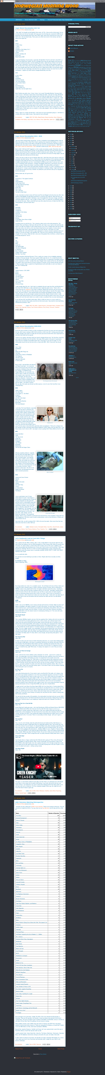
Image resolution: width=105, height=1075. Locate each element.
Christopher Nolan (51, 305)
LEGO (73, 92)
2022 (71, 142)
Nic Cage (75, 98)
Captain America (42, 305)
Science (69, 106)
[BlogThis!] (58, 119)
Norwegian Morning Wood (46, 6)
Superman (74, 112)
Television (38, 1044)
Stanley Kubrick (84, 109)
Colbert (78, 73)
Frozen (89, 80)
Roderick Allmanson (74, 48)
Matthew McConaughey (82, 94)
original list (28, 289)
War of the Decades (81, 122)
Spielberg (89, 107)
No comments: (19, 117)
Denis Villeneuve (58, 117)
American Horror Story (86, 62)
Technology (89, 112)
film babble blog (72, 346)
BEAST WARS (84, 65)
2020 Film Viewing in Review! (77, 182)
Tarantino (57, 307)
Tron (46, 529)
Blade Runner (41, 117)
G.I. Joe (69, 82)
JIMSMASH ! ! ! (72, 355)
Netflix (71, 98)
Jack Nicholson (78, 86)
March (72, 165)
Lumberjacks (88, 92)
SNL (72, 104)
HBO (85, 83)
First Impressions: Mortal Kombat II (75, 273)
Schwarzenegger (88, 104)
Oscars (89, 98)
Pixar (42, 119)
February (73, 167)
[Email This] (56, 119)
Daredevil (80, 74)
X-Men (81, 124)
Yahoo (85, 124)
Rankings (42, 19)
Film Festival (77, 80)
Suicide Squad (22, 793)
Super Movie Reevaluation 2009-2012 (28, 326)
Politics (73, 103)
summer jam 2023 (85, 126)
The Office (87, 116)
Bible (82, 68)
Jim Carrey (82, 88)
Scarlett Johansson (80, 104)
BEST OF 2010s (33, 117)
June (72, 159)
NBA (90, 96)
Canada (85, 70)
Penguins (69, 101)
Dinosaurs (69, 77)
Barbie (72, 67)
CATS (83, 70)
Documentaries (85, 77)
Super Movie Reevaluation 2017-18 (27, 28)
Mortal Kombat (86, 96)
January (73, 169)
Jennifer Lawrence (76, 88)
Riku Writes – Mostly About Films (73, 284)
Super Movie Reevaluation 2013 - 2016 (28, 136)
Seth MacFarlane (79, 106)
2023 (71, 140)
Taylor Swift (84, 112)
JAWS (74, 86)
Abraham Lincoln (33, 527)
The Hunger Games (82, 114)
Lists (35, 119)
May (72, 161)
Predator (79, 103)
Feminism (73, 80)
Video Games (86, 120)
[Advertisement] (39, 125)
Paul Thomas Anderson (36, 307)
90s (79, 60)
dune (74, 126)
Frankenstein (85, 80)
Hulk (82, 85)
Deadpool (74, 76)
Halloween (89, 83)
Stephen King (77, 110)
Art (74, 65)
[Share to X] (60, 119)
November (73, 148)
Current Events (74, 74)
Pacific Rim (76, 100)
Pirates (77, 101)
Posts (71, 218)
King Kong (58, 790)
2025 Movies (19, 19)
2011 (71, 204)
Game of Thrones (74, 82)
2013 (71, 200)
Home (40, 1049)
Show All (77, 377)
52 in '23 (75, 60)
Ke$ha (75, 91)
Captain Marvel (75, 71)
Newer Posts (19, 1049)
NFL (69, 98)
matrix (76, 126)
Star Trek (89, 109)
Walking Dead (74, 122)
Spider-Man (46, 119)
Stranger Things (83, 110)
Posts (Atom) (43, 1054)
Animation (70, 63)
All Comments (73, 220)
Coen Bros (49, 527)
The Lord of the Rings (76, 116)
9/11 (78, 60)
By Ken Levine (71, 361)
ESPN (75, 79)
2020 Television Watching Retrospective (29, 802)
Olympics (84, 98)
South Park (78, 107)
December (73, 146)
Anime (74, 63)
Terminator (86, 113)
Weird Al (73, 123)
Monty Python (79, 96)
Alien (80, 62)
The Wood (72, 51)
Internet (89, 85)
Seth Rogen (85, 106)
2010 (71, 206)
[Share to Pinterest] (63, 119)
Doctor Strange (78, 77)
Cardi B (79, 71)
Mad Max (24, 307)
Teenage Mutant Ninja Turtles (75, 113)
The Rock (73, 117)
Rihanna (89, 103)
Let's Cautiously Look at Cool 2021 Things (30, 538)
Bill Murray (86, 68)
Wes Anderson (84, 123)
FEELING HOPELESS (72, 357)
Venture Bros (80, 120)
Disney (73, 77)
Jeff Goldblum (70, 88)
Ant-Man (77, 63)
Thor (85, 117)
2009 (71, 208)
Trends (77, 119)
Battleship (81, 67)
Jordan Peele (73, 89)
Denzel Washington (87, 76)
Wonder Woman (76, 124)
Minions (89, 95)
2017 (71, 192)
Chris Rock (83, 71)
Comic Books (83, 73)
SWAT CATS (75, 104)
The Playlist (71, 308)
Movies (38, 119)
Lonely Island (83, 92)
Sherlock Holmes (73, 107)
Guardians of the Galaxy (21, 119)
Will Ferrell (89, 123)
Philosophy (74, 101)
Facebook (84, 79)
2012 (71, 202)
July (72, 156)
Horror (79, 85)
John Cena (87, 88)
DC (77, 74)
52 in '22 (71, 60)
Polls (76, 103)
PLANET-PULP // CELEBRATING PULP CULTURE (72, 370)
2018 (71, 190)
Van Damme (75, 120)
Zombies (70, 126)
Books (80, 70)
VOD (72, 120)
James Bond (52, 790)
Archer (85, 63)
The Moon (83, 116)
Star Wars (71, 110)
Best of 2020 (33, 1044)
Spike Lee (52, 119)
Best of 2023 (74, 68)
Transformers (71, 119)
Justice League (85, 89)
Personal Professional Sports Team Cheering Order (60, 19)
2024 (71, 138)
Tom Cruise (89, 117)
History (76, 85)
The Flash (76, 114)
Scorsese (52, 307)
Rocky (47, 307)
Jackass (82, 86)
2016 (71, 194)
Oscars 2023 (70, 100)
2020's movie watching (37, 806)
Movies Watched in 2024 (31, 19)
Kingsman (70, 92)
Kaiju (90, 89)
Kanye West (71, 91)
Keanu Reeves (80, 91)
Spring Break (74, 109)
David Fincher (56, 527)
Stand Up (79, 109)
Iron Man (70, 87)
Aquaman (81, 63)
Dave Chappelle (85, 74)
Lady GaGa (30, 119)
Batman (76, 67)
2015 (71, 196)
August (72, 154)
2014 (71, 198)
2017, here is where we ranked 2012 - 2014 (25, 146)
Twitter (80, 119)
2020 (71, 186)
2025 (71, 136)
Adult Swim (77, 62)
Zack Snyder (88, 124)
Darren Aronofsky (49, 117)
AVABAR (82, 60)
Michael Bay (84, 95)
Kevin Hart (85, 91)
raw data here (46, 808)
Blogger (68, 1071)
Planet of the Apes (86, 102)
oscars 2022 (80, 126)
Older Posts (60, 1049)
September (73, 152)
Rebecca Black (84, 103)
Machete (69, 94)
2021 (71, 144)
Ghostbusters (81, 82)
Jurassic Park (79, 89)
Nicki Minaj (79, 98)
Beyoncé (79, 68)
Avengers (78, 65)
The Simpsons (79, 117)
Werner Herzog (77, 123)
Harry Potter (71, 85)
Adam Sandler (71, 62)
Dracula (72, 79)
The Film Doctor (72, 330)
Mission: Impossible (72, 96)
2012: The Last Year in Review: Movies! (76, 261)
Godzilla (47, 790)
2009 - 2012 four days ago (55, 146)
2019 (71, 188)
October (73, 150)
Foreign (81, 80)
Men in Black (75, 95)
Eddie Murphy (79, 79)
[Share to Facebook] (61, 119)
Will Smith (70, 124)
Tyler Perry (85, 119)
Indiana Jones (85, 85)
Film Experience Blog (73, 320)
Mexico (80, 95)
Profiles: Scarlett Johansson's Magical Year (77, 267)
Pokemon (70, 103)
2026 (71, 134)
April (72, 163)
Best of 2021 (33, 790)
